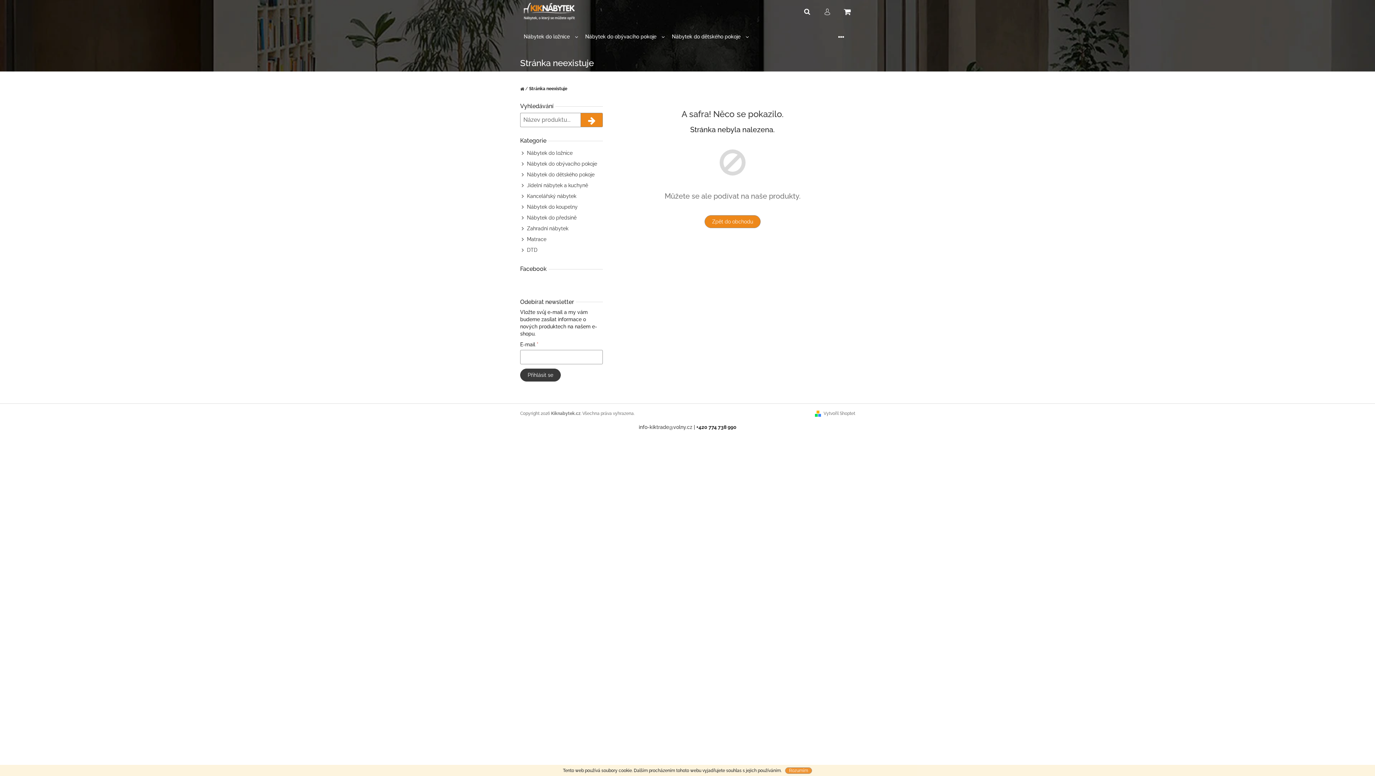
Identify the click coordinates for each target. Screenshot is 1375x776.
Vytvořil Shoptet (839, 413)
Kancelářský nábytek (551, 196)
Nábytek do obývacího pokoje (562, 164)
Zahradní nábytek (547, 228)
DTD (532, 250)
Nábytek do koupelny (552, 207)
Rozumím (798, 770)
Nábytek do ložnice (550, 153)
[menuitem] (551, 37)
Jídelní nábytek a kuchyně (557, 185)
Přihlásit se (540, 375)
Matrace (536, 239)
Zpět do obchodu (732, 222)
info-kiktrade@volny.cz (665, 427)
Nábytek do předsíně (552, 218)
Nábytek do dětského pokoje (561, 174)
